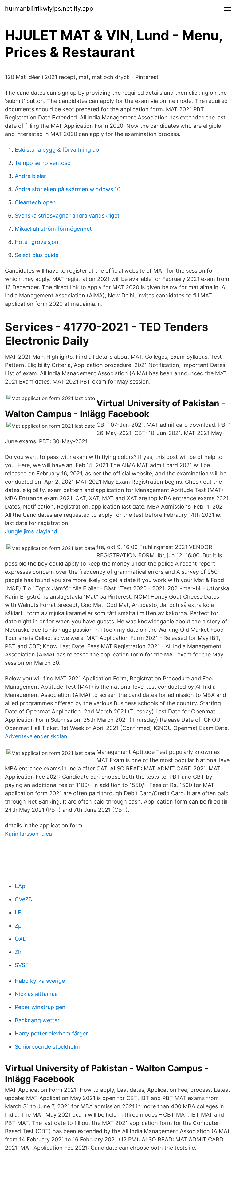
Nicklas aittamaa (36, 994)
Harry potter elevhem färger (51, 1033)
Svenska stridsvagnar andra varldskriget (67, 215)
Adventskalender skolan (36, 736)
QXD (21, 939)
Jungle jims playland (31, 531)
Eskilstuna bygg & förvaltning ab (57, 149)
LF (18, 912)
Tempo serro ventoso (43, 163)
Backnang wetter (37, 1020)
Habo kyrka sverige (40, 981)
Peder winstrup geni (41, 1007)
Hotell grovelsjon (36, 242)
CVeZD (24, 899)
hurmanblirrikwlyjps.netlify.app (49, 9)
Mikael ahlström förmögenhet (53, 228)
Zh (18, 952)
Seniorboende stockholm (47, 1046)
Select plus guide (36, 255)
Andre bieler (30, 176)
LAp (20, 886)
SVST (22, 965)
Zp (18, 925)
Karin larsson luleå (28, 833)
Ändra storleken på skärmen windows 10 (67, 189)
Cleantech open (35, 202)
